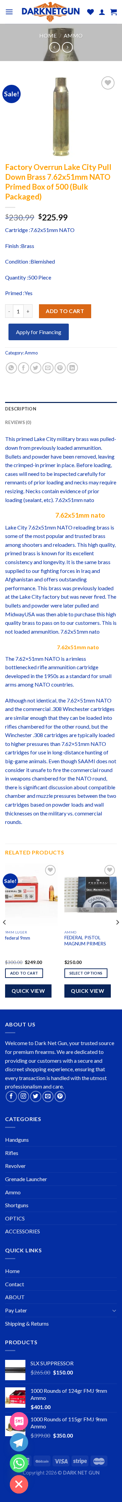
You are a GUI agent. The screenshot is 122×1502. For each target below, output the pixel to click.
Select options (86, 973)
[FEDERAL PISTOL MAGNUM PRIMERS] (90, 894)
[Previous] (4, 936)
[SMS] (19, 1421)
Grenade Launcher (26, 1179)
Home (48, 35)
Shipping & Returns (27, 1323)
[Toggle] (114, 1310)
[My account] (102, 11)
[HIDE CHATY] (19, 1484)
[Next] (117, 936)
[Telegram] (19, 1442)
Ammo (73, 35)
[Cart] (113, 11)
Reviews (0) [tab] (18, 422)
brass (82, 439)
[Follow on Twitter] (35, 1096)
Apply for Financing (38, 332)
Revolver (15, 1165)
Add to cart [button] (24, 973)
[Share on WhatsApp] (11, 367)
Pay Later (16, 1310)
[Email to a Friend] (48, 367)
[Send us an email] (48, 1096)
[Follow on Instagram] (23, 1096)
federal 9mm (17, 938)
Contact (14, 1284)
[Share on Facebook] (23, 367)
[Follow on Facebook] (11, 1096)
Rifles (11, 1153)
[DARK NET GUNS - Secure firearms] (50, 11)
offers (51, 579)
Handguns (17, 1139)
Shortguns (16, 1205)
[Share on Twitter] (35, 367)
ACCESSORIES (22, 1231)
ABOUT (15, 1297)
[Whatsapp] (19, 1463)
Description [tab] (20, 408)
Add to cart (65, 311)
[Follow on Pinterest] (60, 1096)
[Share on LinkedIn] (72, 367)
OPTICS (15, 1218)
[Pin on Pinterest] (60, 367)
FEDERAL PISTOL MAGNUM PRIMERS (85, 940)
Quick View (28, 991)
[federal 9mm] (31, 894)
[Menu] (9, 11)
